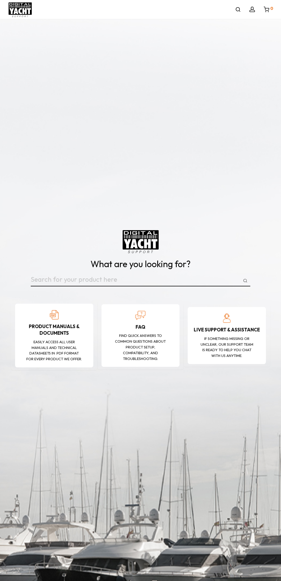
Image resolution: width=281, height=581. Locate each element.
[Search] (238, 9)
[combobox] (140, 281)
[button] (245, 280)
